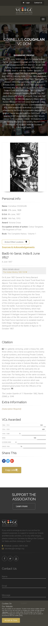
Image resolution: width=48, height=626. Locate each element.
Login (27, 3)
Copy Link (10, 470)
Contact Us (38, 3)
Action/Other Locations (14, 242)
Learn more (22, 506)
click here (5, 612)
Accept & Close (11, 620)
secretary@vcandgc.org (14, 549)
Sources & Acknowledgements (18, 247)
